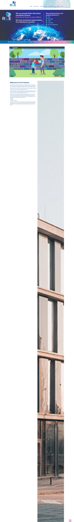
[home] (13, 3)
